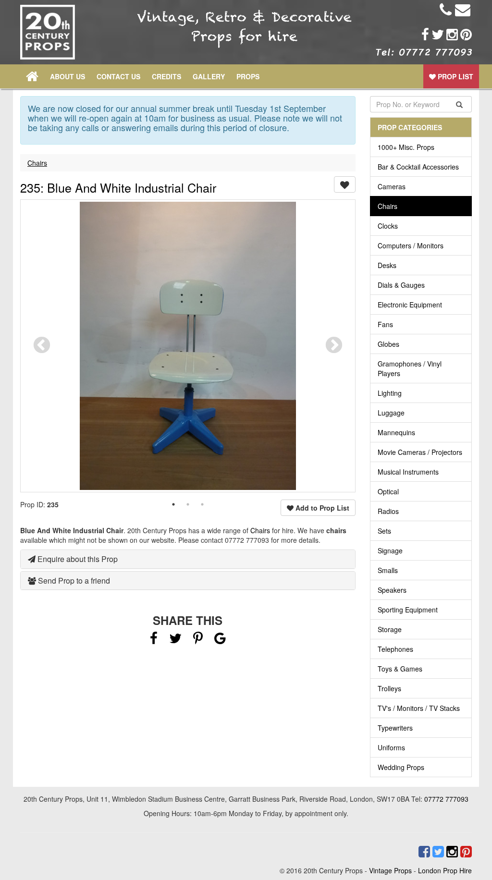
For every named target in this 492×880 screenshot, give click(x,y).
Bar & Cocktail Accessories (418, 166)
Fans (385, 324)
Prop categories (410, 127)
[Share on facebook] (154, 640)
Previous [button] (41, 345)
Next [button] (334, 345)
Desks (387, 265)
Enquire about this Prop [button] (77, 558)
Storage (390, 629)
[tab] (188, 559)
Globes (388, 344)
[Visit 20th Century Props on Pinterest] (465, 34)
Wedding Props (401, 767)
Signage (390, 550)
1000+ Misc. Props (406, 147)
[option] (188, 345)
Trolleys (389, 688)
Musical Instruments (408, 472)
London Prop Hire (445, 870)
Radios (388, 511)
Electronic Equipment (410, 304)
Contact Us (118, 76)
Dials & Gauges (401, 285)
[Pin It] (198, 640)
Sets (384, 531)
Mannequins (396, 432)
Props (247, 76)
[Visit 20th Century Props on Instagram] (451, 34)
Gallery (209, 76)
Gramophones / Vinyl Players (410, 368)
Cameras (392, 186)
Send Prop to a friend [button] (73, 580)
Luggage (391, 412)
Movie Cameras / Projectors (420, 452)
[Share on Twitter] (176, 640)
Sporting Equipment (408, 609)
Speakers (392, 590)
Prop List (454, 76)
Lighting (390, 393)
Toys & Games (400, 668)
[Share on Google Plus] (220, 640)
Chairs (37, 163)
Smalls (388, 570)
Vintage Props (390, 870)
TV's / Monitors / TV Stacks (419, 708)
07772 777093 (446, 799)
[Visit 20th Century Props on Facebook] (424, 34)
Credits (166, 76)
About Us (67, 76)
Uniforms (391, 747)
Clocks (388, 226)
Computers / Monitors (410, 245)
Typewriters (395, 728)
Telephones (395, 649)
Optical (388, 491)
